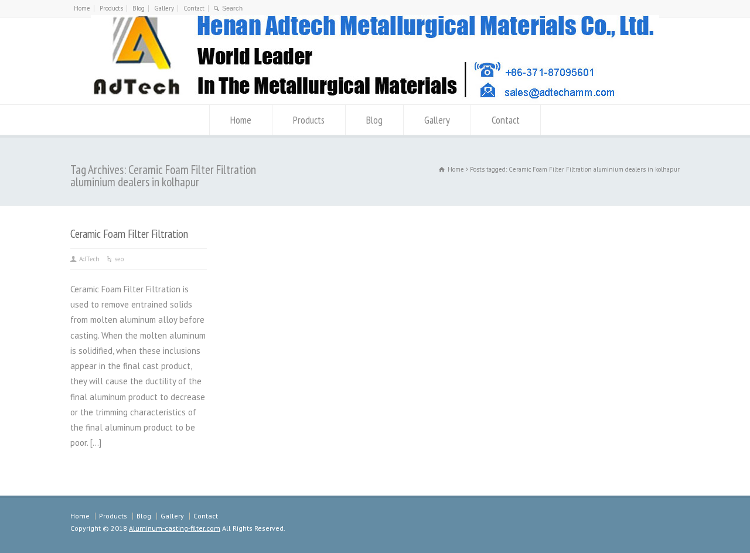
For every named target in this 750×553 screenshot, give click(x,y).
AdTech (89, 259)
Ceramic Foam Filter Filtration (129, 233)
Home (82, 8)
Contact (193, 8)
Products (111, 8)
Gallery (164, 8)
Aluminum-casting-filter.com (174, 528)
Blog (138, 8)
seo (119, 259)
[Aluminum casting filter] (375, 99)
